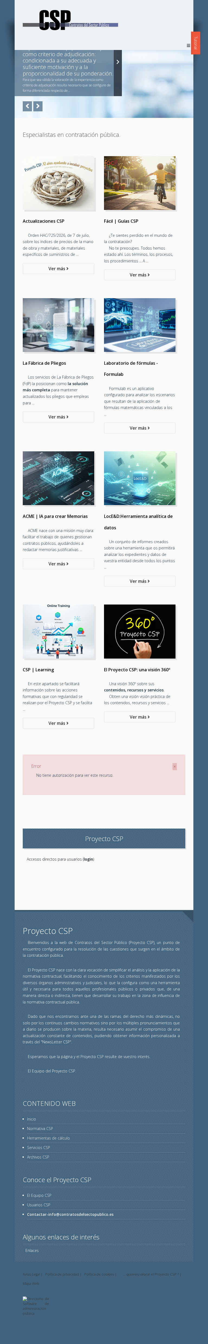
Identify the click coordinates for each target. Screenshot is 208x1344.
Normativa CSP (40, 1128)
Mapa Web (31, 1283)
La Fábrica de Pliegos (44, 363)
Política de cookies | (100, 1274)
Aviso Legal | (33, 1274)
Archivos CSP (38, 1157)
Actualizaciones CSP (43, 221)
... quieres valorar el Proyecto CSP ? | (152, 1274)
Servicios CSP (38, 1147)
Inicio (31, 1119)
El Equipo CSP (39, 1195)
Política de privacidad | (63, 1274)
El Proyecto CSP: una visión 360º (137, 670)
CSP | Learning (38, 670)
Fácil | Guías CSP (121, 221)
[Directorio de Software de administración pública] (36, 1313)
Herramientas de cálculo (48, 1138)
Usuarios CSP (38, 1204)
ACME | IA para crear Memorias (55, 516)
